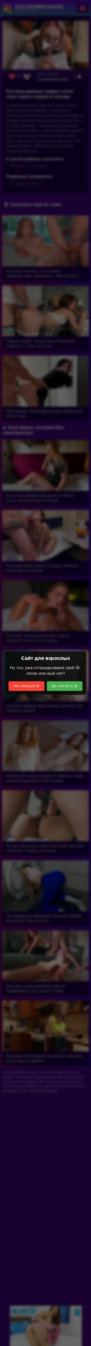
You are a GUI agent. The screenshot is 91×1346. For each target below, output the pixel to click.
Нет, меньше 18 (26, 686)
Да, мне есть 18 (64, 686)
